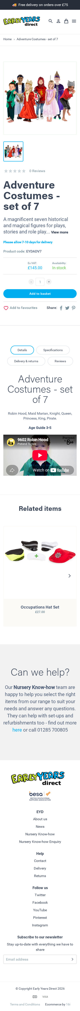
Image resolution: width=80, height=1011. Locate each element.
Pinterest (40, 917)
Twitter (40, 895)
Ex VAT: (32, 263)
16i (68, 1004)
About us (40, 819)
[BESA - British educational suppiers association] (40, 797)
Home (7, 39)
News (40, 826)
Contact (40, 861)
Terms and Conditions (25, 1004)
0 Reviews (37, 171)
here (17, 730)
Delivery (40, 868)
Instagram (40, 925)
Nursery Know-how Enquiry (40, 842)
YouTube (40, 910)
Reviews (60, 361)
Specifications (53, 350)
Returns (40, 876)
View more (59, 232)
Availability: (59, 263)
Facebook (40, 902)
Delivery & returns (26, 361)
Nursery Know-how (40, 834)
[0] (6, 171)
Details (22, 350)
